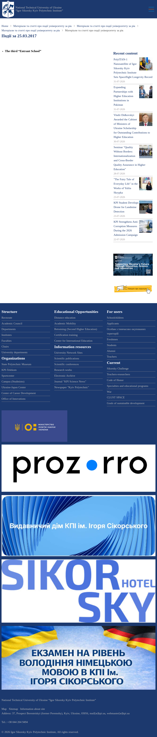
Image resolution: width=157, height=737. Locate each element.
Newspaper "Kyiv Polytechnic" (71, 387)
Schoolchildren (115, 317)
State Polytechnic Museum (16, 364)
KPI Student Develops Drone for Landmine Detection (126, 207)
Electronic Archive (64, 375)
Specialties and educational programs (127, 385)
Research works (63, 369)
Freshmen (112, 339)
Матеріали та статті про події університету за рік (42, 25)
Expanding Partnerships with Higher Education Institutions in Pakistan (123, 96)
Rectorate (7, 317)
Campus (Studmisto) (13, 381)
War (109, 391)
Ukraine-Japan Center (14, 387)
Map (4, 708)
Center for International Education (73, 340)
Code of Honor (115, 380)
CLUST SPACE (116, 397)
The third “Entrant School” (23, 51)
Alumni (111, 350)
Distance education (64, 317)
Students (111, 345)
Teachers (112, 356)
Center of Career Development (19, 393)
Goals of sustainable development (125, 403)
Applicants (113, 323)
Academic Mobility (65, 323)
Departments (9, 329)
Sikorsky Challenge (118, 368)
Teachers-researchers (118, 374)
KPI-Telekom (9, 369)
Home (5, 25)
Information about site (32, 708)
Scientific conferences (66, 364)
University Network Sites (68, 352)
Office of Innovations (13, 398)
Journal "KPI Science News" (70, 381)
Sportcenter (8, 375)
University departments (14, 352)
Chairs (5, 346)
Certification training (66, 334)
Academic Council (12, 323)
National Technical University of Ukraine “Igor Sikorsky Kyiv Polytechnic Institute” (39, 9)
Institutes (7, 334)
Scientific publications (66, 358)
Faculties (6, 340)
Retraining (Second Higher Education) (75, 329)
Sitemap (13, 708)
